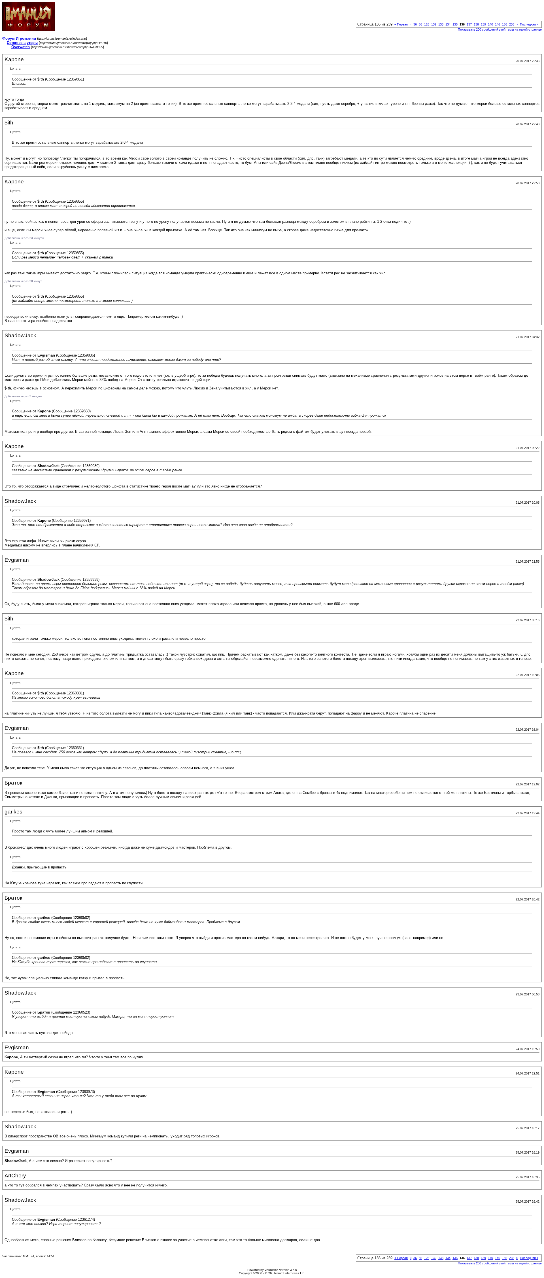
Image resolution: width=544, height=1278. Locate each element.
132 (433, 24)
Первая (401, 24)
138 (476, 24)
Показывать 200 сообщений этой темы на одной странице (500, 29)
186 (504, 24)
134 (447, 24)
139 (483, 24)
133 (440, 24)
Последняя (529, 24)
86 (420, 24)
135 (455, 24)
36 (415, 24)
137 (469, 24)
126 (426, 24)
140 (490, 24)
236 (511, 24)
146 (497, 24)
